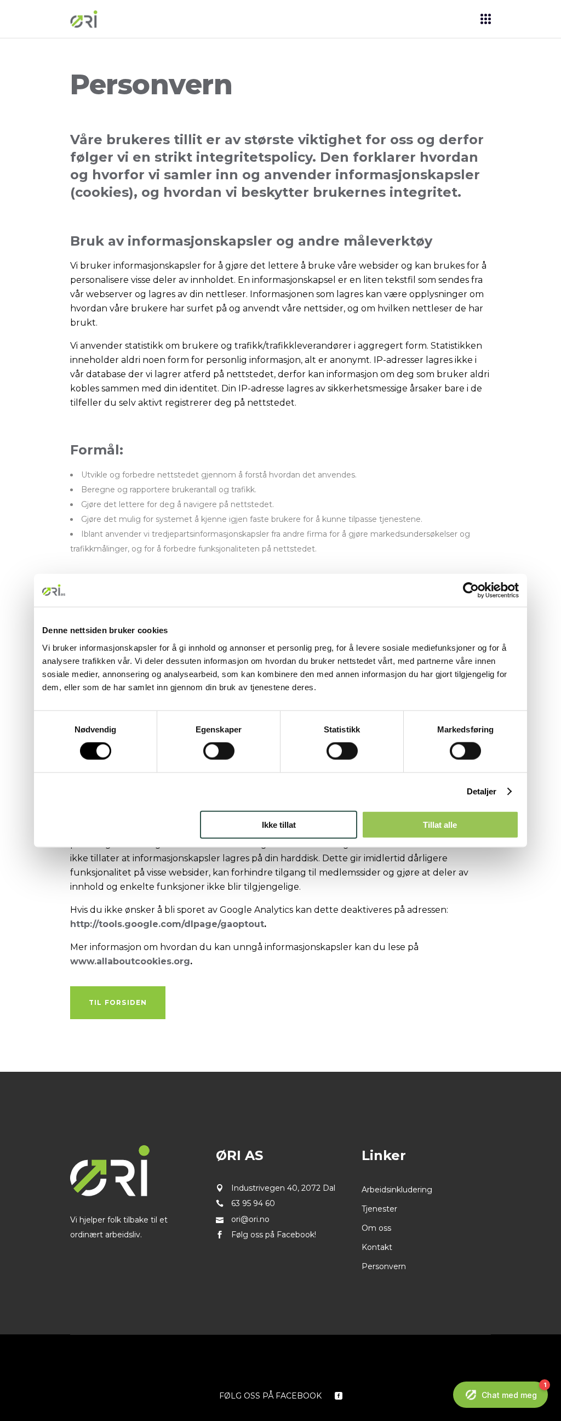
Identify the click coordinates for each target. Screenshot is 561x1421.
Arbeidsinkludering (397, 1190)
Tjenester (379, 1209)
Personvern (384, 1266)
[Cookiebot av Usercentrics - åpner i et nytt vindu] (471, 590)
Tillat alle (440, 824)
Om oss (376, 1228)
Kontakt (377, 1247)
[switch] (218, 751)
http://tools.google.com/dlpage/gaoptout (167, 924)
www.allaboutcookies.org (130, 961)
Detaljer (482, 791)
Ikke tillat (279, 824)
